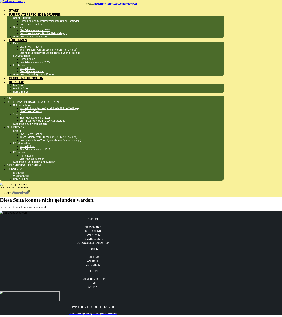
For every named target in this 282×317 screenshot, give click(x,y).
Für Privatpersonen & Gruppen (35, 14)
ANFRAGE (93, 261)
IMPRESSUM (79, 307)
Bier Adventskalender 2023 (35, 30)
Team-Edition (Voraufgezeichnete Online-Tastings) (48, 49)
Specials (18, 27)
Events (17, 43)
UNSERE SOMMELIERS (93, 279)
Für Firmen (18, 40)
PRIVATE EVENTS (93, 239)
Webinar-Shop (21, 88)
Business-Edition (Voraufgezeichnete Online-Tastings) (50, 52)
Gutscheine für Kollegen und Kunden (34, 74)
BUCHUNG (93, 257)
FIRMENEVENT (93, 235)
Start (14, 10)
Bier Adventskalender (32, 71)
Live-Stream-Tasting (31, 24)
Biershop (16, 82)
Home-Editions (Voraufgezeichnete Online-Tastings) (49, 21)
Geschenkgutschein (26, 78)
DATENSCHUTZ (98, 307)
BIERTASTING (93, 231)
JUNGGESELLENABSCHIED (93, 242)
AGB (111, 307)
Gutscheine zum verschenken (30, 36)
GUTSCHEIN (93, 264)
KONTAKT (93, 286)
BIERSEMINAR (93, 227)
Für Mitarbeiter (21, 55)
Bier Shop (18, 85)
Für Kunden (19, 65)
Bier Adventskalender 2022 (35, 62)
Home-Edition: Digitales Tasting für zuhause (115, 4)
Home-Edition (27, 59)
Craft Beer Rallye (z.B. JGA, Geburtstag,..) (43, 33)
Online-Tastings (22, 17)
